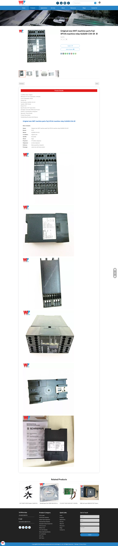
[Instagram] (65, 3)
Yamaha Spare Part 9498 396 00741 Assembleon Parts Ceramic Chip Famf (28, 503)
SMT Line (41, 536)
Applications (62, 519)
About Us (62, 523)
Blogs (61, 527)
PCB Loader (42, 515)
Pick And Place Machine (44, 521)
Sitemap (76, 544)
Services (62, 521)
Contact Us (62, 529)
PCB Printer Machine (44, 517)
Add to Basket (69, 49)
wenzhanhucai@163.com (24, 521)
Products (62, 517)
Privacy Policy (82, 544)
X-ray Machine (42, 534)
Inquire (69, 45)
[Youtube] (61, 3)
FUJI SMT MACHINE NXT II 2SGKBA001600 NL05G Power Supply (49, 503)
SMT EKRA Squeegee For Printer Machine (89, 503)
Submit (89, 534)
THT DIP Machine (43, 529)
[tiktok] (68, 3)
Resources (62, 525)
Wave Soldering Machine (44, 531)
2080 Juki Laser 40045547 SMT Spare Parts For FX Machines (69, 503)
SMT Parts (41, 538)
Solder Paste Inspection (44, 519)
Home (61, 515)
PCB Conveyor (42, 525)
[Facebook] (57, 3)
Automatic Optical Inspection (45, 523)
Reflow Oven (42, 527)
